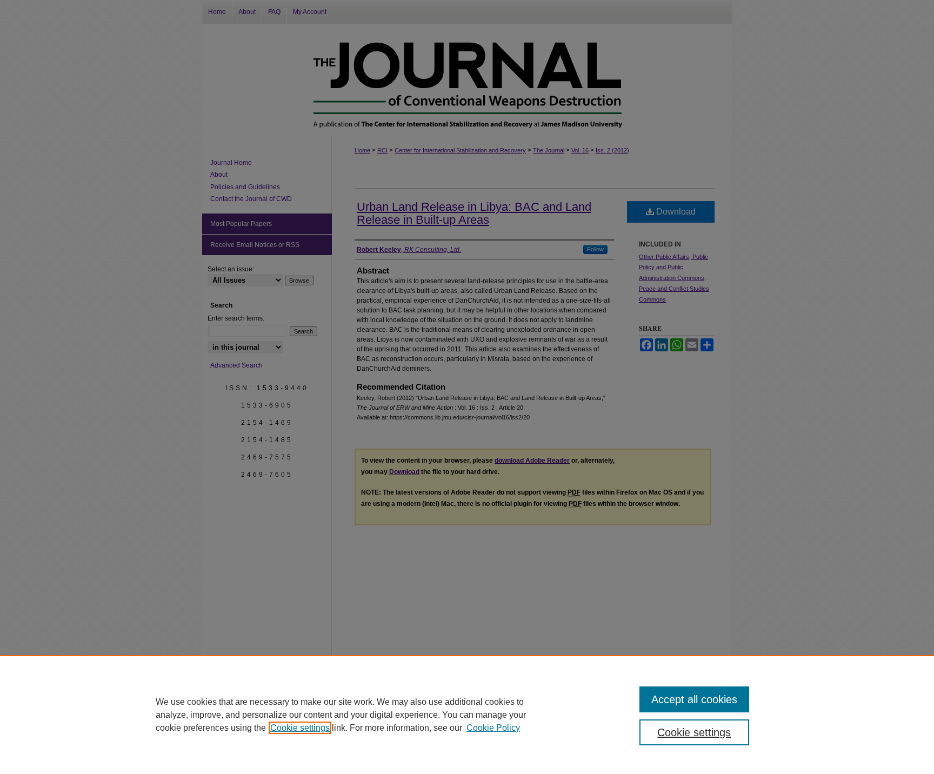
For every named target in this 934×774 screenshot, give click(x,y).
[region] (467, 714)
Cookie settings (300, 727)
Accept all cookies (694, 699)
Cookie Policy (493, 727)
